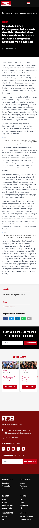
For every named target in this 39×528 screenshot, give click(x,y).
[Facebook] (18, 449)
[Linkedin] (23, 449)
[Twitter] (8, 449)
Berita (22, 13)
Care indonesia (9, 307)
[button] (5, 318)
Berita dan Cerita (12, 13)
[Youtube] (13, 449)
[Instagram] (3, 449)
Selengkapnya (10, 387)
